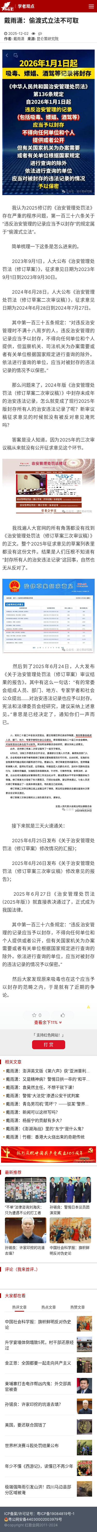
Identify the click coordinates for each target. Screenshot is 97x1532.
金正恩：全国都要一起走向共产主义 (38, 1363)
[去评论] (89, 1054)
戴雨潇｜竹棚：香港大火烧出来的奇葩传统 (45, 1137)
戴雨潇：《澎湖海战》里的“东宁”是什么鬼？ (46, 1128)
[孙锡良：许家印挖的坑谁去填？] (25, 1231)
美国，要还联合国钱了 (25, 1424)
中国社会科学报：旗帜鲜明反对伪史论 (69, 1250)
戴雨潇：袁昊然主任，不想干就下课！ (41, 1087)
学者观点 (26, 6)
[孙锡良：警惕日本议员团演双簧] (70, 1190)
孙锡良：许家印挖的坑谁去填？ (25, 1250)
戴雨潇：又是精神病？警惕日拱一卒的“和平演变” (51, 1079)
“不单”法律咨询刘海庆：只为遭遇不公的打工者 (24, 1210)
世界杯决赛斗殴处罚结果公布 (32, 1445)
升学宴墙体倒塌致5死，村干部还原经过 (39, 1345)
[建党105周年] (48, 1161)
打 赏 (48, 1044)
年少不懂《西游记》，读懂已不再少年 (39, 1466)
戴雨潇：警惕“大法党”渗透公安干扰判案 (42, 1095)
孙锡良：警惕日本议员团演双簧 (69, 1210)
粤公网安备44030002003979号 (35, 1519)
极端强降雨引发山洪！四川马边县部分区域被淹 (38, 1489)
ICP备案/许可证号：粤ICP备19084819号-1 (39, 1513)
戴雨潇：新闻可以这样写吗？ (33, 1112)
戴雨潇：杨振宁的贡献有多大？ (35, 1120)
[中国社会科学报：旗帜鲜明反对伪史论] (70, 1231)
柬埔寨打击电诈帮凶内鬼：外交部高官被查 (38, 1386)
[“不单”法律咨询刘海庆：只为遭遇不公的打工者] (25, 1190)
